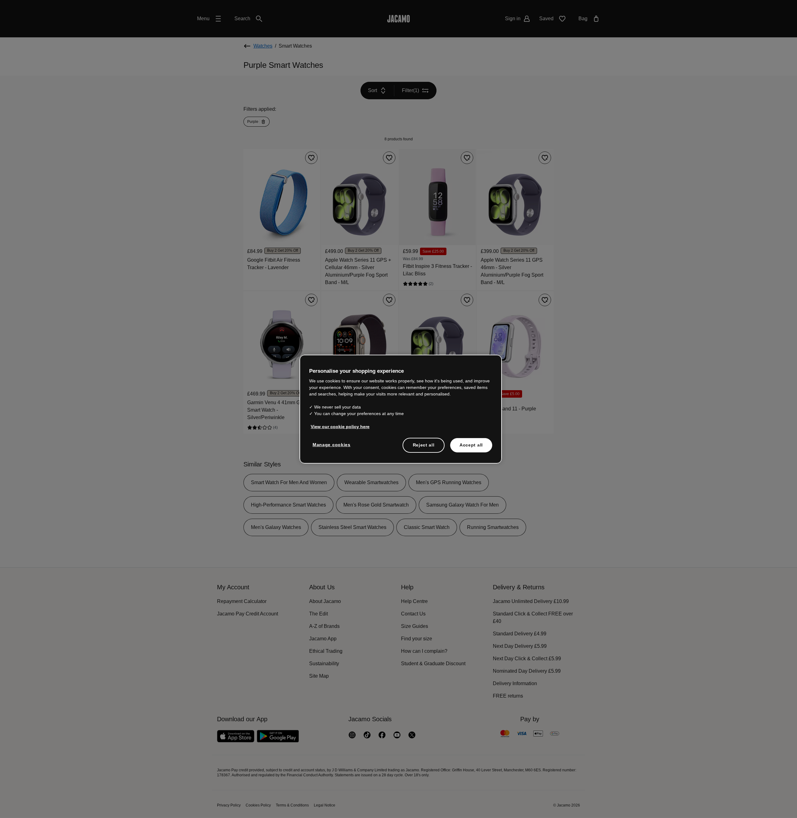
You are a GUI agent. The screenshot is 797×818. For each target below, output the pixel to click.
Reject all (423, 445)
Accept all (471, 445)
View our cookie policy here (339, 426)
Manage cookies (331, 444)
